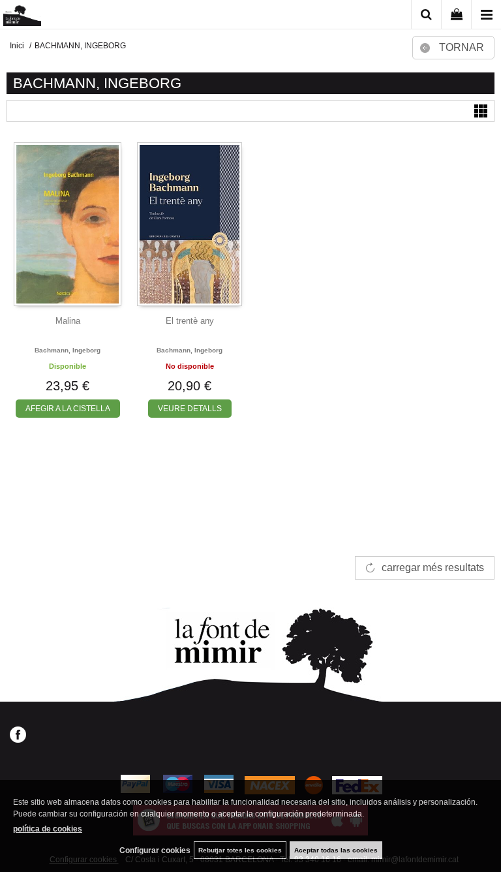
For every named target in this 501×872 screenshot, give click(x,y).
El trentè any (190, 321)
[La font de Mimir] (22, 16)
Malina (67, 321)
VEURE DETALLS (190, 408)
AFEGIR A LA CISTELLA (67, 408)
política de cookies (47, 828)
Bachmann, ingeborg (67, 350)
